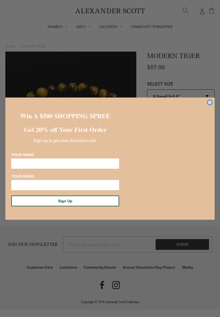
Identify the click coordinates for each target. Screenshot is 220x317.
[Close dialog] (209, 102)
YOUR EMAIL (23, 176)
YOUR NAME (22, 155)
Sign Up (65, 201)
